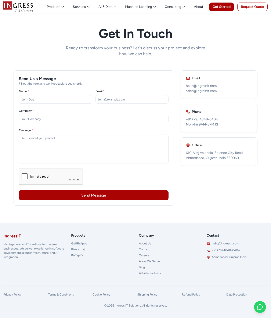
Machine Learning (138, 7)
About (198, 7)
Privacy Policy (12, 294)
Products (53, 7)
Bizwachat (78, 249)
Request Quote (252, 7)
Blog (142, 267)
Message (26, 130)
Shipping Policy (147, 294)
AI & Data (105, 7)
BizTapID (77, 255)
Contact (144, 249)
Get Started (222, 7)
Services (79, 7)
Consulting (173, 7)
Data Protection (236, 294)
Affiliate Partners (150, 273)
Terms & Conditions (61, 294)
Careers (144, 255)
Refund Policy (191, 294)
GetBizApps (79, 243)
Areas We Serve (149, 261)
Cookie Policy (101, 294)
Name (24, 91)
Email (100, 91)
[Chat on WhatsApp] (260, 307)
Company (26, 111)
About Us (145, 243)
